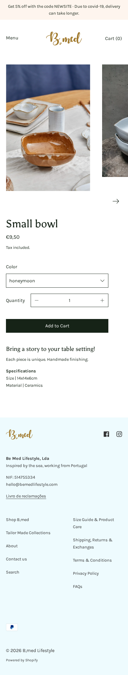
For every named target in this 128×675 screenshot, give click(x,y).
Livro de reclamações (26, 496)
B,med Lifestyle (38, 650)
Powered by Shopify (22, 660)
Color (11, 266)
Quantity (15, 300)
